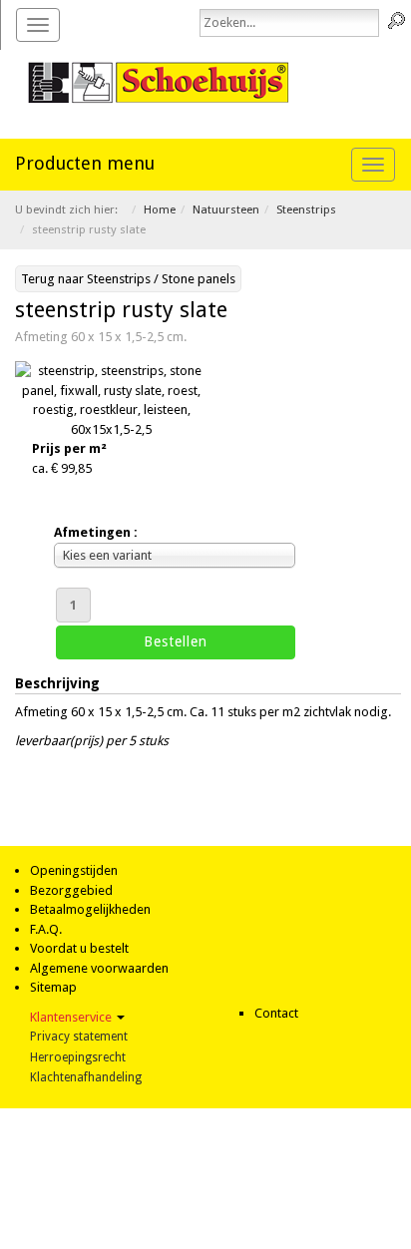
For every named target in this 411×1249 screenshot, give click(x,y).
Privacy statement (79, 1036)
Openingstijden (74, 870)
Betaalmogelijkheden (90, 909)
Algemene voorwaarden (99, 968)
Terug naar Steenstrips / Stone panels (128, 278)
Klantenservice (72, 1017)
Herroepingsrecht (78, 1057)
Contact (276, 1013)
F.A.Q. (46, 929)
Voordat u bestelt (79, 948)
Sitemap (53, 987)
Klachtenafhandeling (86, 1077)
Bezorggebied (71, 890)
